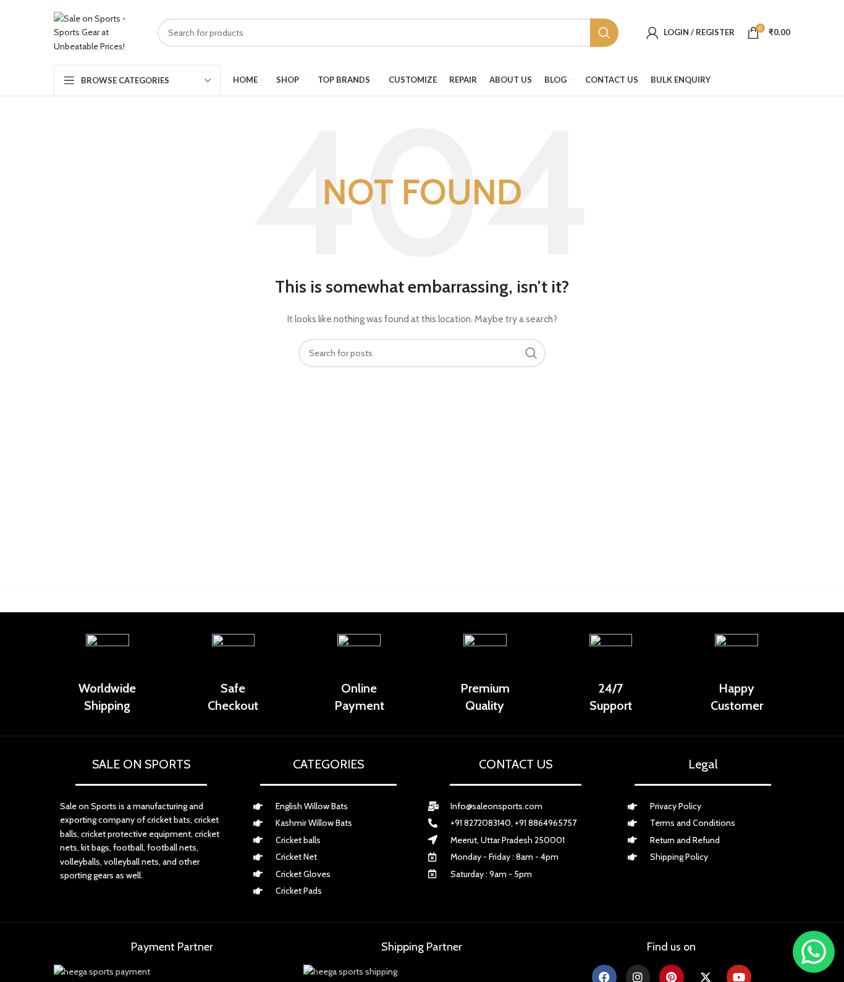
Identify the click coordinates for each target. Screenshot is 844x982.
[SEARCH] (604, 33)
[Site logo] (96, 32)
